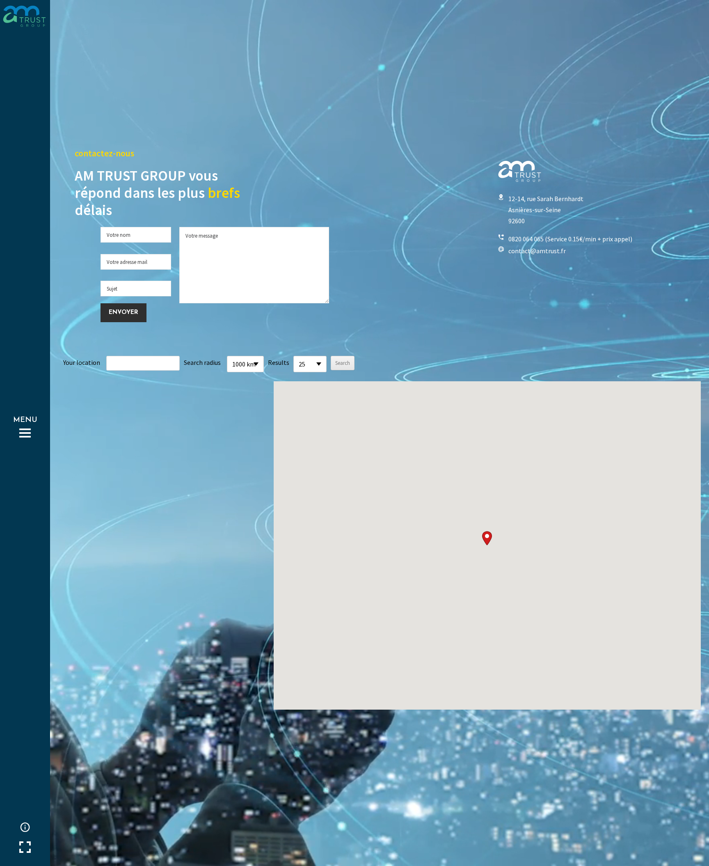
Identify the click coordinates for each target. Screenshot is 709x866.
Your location (81, 362)
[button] (487, 538)
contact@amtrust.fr (537, 251)
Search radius (202, 362)
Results (278, 362)
